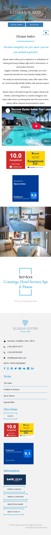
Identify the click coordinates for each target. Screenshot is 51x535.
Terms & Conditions (15, 497)
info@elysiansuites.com (16, 358)
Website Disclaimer (15, 504)
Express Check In (14, 489)
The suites (8, 383)
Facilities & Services (11, 389)
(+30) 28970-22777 (15, 346)
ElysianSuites (42, 527)
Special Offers (9, 402)
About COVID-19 (13, 512)
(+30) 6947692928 (14, 352)
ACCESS (10, 416)
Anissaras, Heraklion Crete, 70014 (20, 341)
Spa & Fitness (9, 396)
